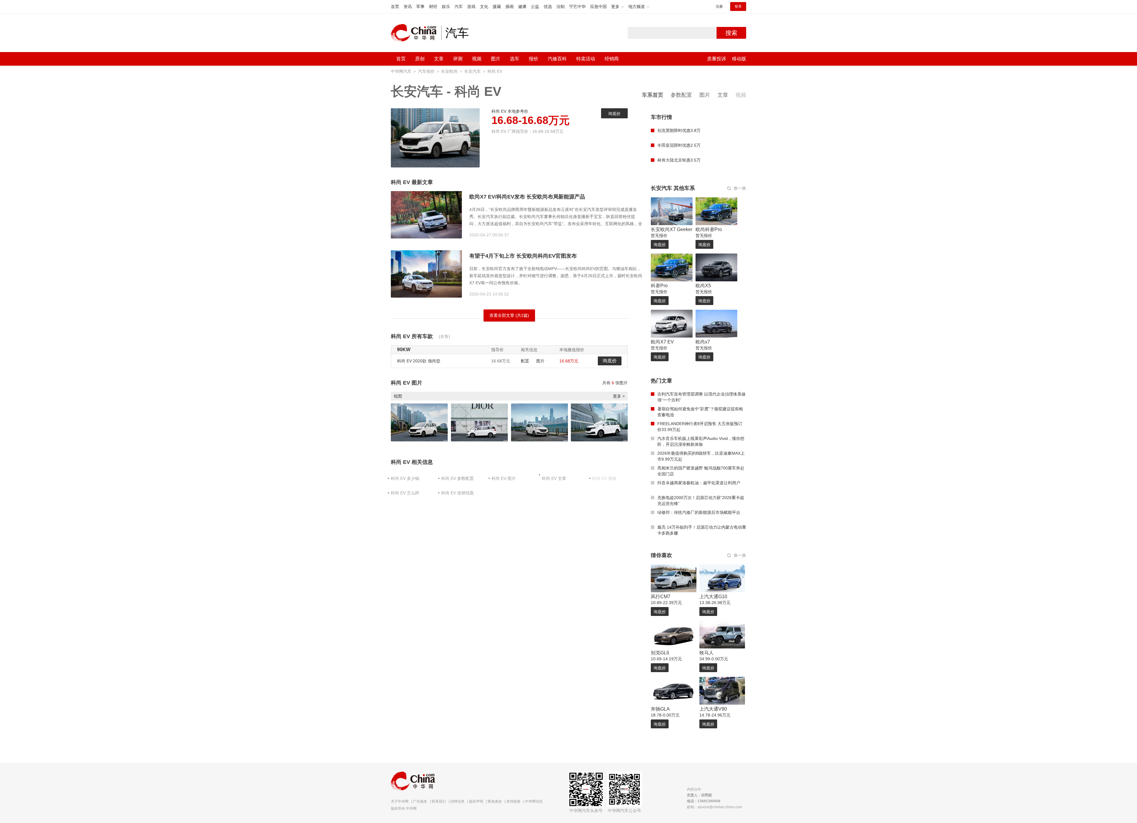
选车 (514, 58)
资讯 (408, 6)
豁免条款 (495, 801)
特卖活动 (585, 58)
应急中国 (598, 6)
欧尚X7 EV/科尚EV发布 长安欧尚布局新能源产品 (527, 197)
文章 (439, 58)
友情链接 (513, 801)
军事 (420, 6)
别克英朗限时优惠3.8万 (679, 130)
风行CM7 (660, 596)
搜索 (731, 33)
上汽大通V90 (713, 708)
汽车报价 (426, 71)
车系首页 (652, 95)
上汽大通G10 (713, 596)
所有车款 (422, 336)
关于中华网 (400, 801)
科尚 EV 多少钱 (405, 478)
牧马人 (706, 652)
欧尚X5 (703, 285)
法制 (560, 6)
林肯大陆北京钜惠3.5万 (679, 160)
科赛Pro (659, 285)
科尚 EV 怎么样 (405, 492)
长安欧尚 (449, 71)
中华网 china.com (416, 33)
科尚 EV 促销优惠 (457, 492)
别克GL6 (660, 652)
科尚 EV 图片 (504, 478)
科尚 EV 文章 (554, 478)
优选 (548, 6)
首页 (395, 6)
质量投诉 (716, 58)
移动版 (739, 58)
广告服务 (420, 801)
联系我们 (439, 801)
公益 (535, 6)
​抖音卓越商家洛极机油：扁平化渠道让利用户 (698, 482)
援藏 (497, 6)
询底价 (614, 113)
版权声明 (476, 801)
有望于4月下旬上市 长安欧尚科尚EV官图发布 (523, 256)
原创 (420, 58)
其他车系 (684, 188)
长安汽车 (472, 71)
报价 (533, 58)
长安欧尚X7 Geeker (671, 229)
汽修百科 (557, 58)
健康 (522, 6)
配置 (525, 361)
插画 (509, 6)
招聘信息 (457, 801)
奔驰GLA (660, 708)
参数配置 (681, 95)
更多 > (619, 396)
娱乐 (446, 6)
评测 (457, 58)
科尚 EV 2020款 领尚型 (418, 361)
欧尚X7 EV (662, 341)
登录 (738, 6)
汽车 (459, 6)
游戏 (471, 6)
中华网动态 (534, 801)
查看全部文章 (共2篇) (509, 315)
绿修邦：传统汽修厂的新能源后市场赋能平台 (698, 512)
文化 (484, 6)
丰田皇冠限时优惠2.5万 (679, 145)
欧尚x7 (703, 341)
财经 (433, 6)
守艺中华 (577, 6)
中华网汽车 (401, 71)
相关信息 (422, 462)
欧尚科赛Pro (709, 229)
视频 (476, 58)
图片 (495, 58)
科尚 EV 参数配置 (457, 478)
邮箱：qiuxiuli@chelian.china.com (714, 807)
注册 (719, 6)
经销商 (612, 58)
